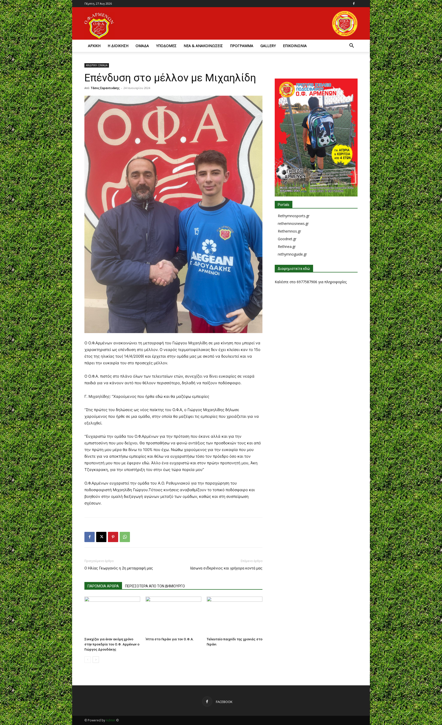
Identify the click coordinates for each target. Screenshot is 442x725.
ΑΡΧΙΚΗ (94, 45)
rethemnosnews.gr (293, 223)
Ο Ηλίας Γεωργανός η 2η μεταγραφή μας (118, 568)
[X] (101, 537)
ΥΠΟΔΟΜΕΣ (166, 45)
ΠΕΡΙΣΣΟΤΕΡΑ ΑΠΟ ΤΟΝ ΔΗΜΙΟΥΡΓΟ (155, 586)
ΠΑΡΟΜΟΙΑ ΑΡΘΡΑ (103, 586)
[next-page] (96, 659)
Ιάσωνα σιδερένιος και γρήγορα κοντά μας (226, 568)
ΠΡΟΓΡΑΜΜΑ (241, 45)
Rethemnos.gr (289, 231)
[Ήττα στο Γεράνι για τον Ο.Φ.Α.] (173, 616)
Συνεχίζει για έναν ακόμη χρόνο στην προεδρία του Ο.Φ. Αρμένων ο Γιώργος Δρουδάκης (111, 644)
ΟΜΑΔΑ (142, 45)
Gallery (268, 45)
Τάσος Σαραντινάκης (105, 88)
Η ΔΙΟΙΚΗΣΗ (118, 45)
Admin (110, 720)
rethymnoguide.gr (292, 254)
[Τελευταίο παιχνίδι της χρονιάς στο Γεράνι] (234, 616)
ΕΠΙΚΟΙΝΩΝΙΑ (295, 45)
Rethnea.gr (287, 246)
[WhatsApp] (125, 537)
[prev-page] (87, 659)
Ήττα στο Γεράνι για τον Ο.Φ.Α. (170, 639)
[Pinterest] (113, 537)
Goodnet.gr (287, 238)
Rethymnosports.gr (294, 215)
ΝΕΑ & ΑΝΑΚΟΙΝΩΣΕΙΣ (203, 45)
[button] (351, 46)
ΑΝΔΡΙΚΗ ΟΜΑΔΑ (96, 65)
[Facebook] (354, 3)
